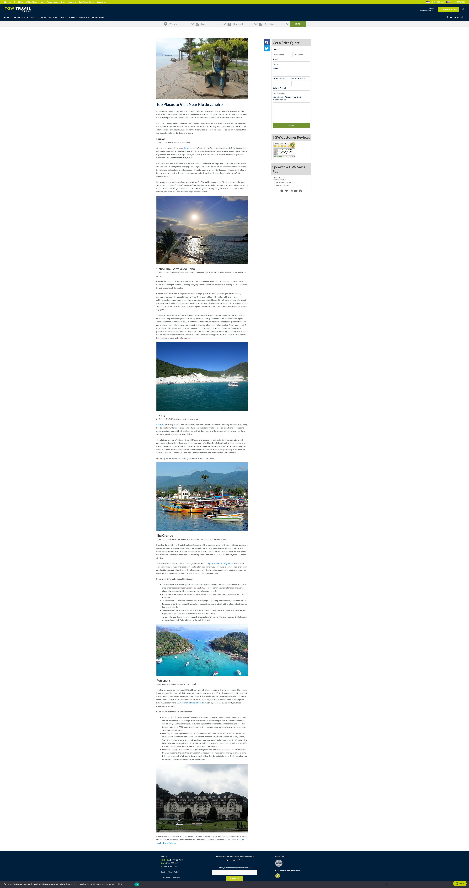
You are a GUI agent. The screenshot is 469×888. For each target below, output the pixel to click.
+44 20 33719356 (458, 2)
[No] (386, 884)
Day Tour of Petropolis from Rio (191, 703)
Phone (275, 68)
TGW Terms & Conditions (170, 878)
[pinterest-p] (462, 17)
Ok (137, 884)
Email (276, 59)
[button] (463, 9)
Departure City (298, 78)
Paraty (159, 424)
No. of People (279, 78)
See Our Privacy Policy (169, 872)
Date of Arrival (279, 88)
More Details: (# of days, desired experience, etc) (287, 98)
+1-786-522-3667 (438, 2)
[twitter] (451, 17)
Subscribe (234, 879)
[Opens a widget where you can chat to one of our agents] (460, 884)
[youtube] (459, 17)
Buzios (186, 148)
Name (276, 49)
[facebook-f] (448, 17)
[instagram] (455, 17)
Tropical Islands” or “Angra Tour (220, 563)
